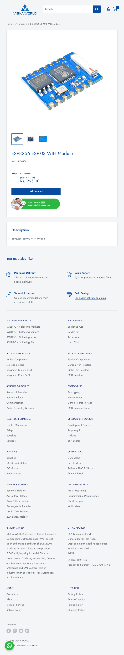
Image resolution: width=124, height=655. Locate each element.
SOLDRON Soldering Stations (22, 332)
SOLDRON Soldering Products (23, 327)
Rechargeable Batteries (18, 506)
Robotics (11, 458)
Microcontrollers (15, 365)
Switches (11, 435)
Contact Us (12, 594)
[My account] (108, 9)
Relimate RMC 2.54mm (80, 468)
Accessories (74, 337)
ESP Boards (74, 441)
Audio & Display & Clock (20, 408)
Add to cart (36, 191)
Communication (14, 403)
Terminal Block (75, 473)
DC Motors (12, 468)
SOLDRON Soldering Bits (20, 342)
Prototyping (74, 392)
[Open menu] (8, 9)
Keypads (11, 441)
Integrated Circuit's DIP (18, 375)
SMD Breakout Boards (79, 408)
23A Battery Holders (17, 517)
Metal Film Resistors (78, 370)
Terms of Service (15, 605)
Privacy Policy (75, 594)
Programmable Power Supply (83, 496)
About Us (11, 599)
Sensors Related (15, 397)
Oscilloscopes (75, 501)
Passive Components (79, 359)
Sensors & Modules (16, 392)
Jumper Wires (75, 397)
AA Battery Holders (16, 496)
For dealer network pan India (90, 298)
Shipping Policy (76, 610)
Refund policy (13, 610)
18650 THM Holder (17, 511)
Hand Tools (74, 342)
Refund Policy (75, 605)
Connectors (74, 458)
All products (21, 23)
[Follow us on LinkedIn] (27, 630)
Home (9, 23)
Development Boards (79, 425)
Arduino (72, 435)
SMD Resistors (75, 375)
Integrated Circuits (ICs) (19, 370)
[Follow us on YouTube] (21, 630)
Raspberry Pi (74, 430)
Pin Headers (74, 463)
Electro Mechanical (16, 425)
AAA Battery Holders (17, 501)
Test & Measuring (77, 490)
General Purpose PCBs (80, 403)
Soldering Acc (75, 327)
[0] (115, 9)
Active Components (17, 359)
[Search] (97, 9)
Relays (9, 430)
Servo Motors (13, 473)
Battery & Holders (16, 490)
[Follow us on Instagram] (15, 630)
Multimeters (74, 506)
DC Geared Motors (16, 463)
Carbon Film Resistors (79, 365)
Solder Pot (73, 332)
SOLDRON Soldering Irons (21, 337)
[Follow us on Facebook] (8, 630)
